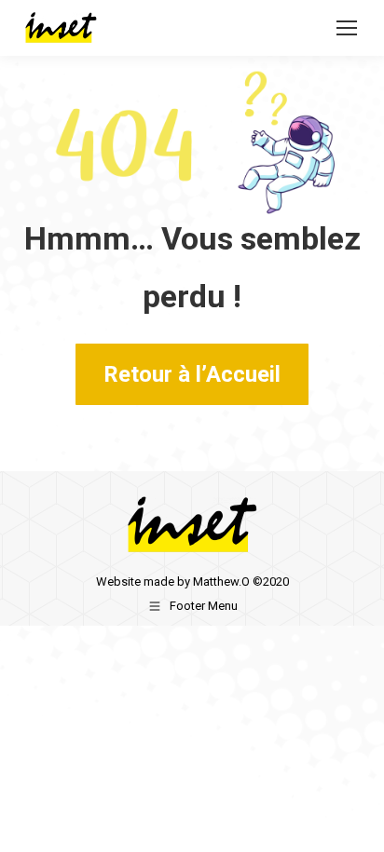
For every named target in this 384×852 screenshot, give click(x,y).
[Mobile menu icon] (346, 28)
